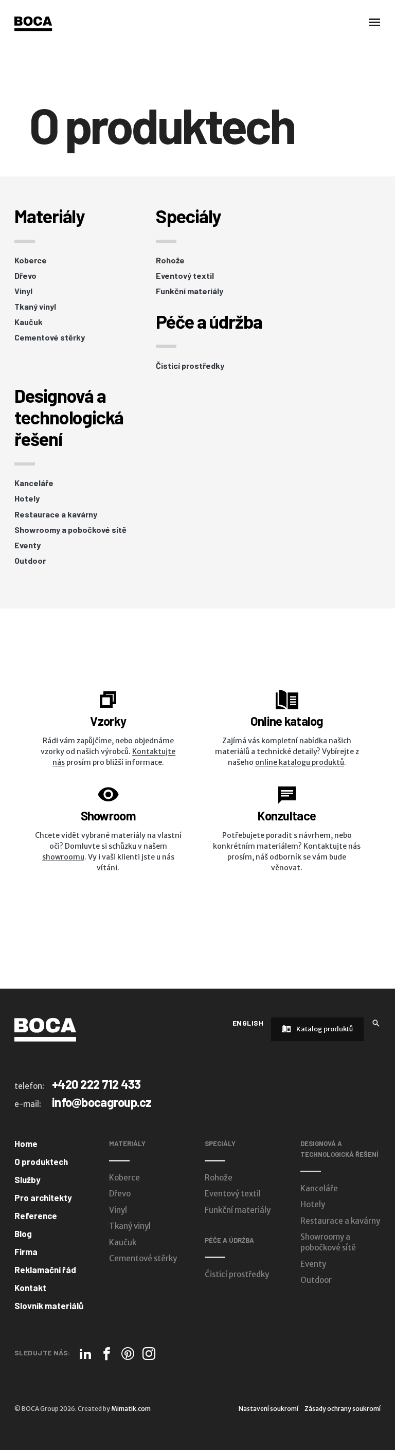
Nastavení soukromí (268, 1408)
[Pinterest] (127, 1354)
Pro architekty (43, 1197)
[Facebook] (106, 1354)
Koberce (30, 260)
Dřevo (25, 275)
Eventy (27, 545)
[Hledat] (376, 1022)
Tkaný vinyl (35, 306)
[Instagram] (148, 1354)
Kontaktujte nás (332, 846)
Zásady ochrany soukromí (342, 1408)
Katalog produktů (324, 1029)
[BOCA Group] (45, 1029)
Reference (35, 1215)
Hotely (27, 498)
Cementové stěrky (49, 337)
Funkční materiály (189, 291)
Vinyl (23, 291)
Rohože (170, 260)
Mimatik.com (131, 1408)
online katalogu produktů (299, 762)
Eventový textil (185, 275)
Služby (27, 1179)
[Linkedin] (85, 1354)
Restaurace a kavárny (55, 514)
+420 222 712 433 (96, 1084)
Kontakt (30, 1287)
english (247, 1022)
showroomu (63, 857)
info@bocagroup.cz (102, 1102)
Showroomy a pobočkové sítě (70, 529)
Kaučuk (28, 322)
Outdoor (30, 560)
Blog (23, 1233)
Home (26, 1143)
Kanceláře (33, 483)
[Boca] (33, 23)
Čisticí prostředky (190, 365)
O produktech (41, 1161)
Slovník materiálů (48, 1305)
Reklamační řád (45, 1269)
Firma (26, 1251)
